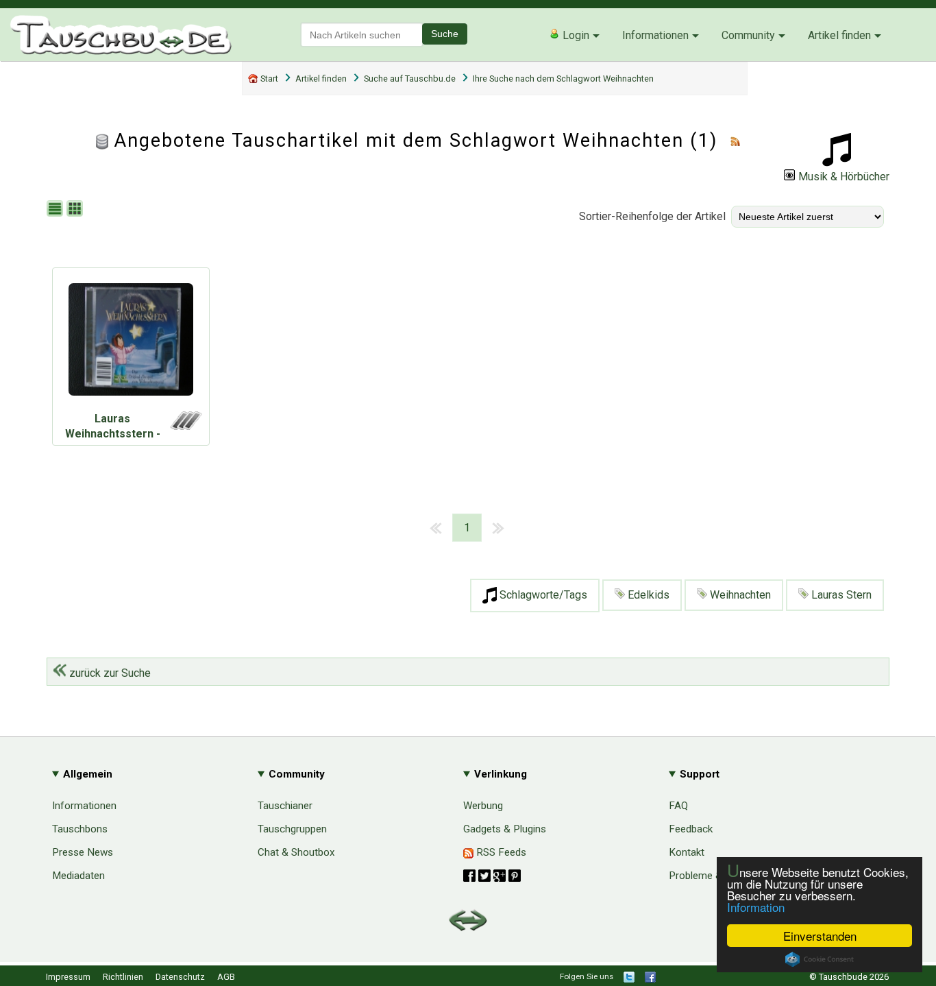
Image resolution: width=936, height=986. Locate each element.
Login (574, 35)
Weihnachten (739, 594)
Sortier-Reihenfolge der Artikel (652, 216)
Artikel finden (839, 35)
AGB (226, 977)
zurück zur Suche (108, 673)
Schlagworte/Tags (542, 594)
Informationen (655, 35)
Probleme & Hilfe (707, 875)
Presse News (82, 852)
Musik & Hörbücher (843, 176)
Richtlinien (123, 977)
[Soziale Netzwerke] (492, 875)
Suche (444, 33)
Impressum (68, 977)
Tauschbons (80, 829)
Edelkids (647, 594)
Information (756, 906)
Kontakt (686, 852)
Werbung (483, 805)
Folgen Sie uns (586, 976)
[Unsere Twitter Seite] (629, 979)
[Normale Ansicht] (56, 209)
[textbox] (361, 34)
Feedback (691, 829)
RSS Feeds (499, 852)
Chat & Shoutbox (296, 852)
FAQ (678, 805)
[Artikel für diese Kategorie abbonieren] (735, 141)
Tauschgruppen (292, 829)
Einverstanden (820, 935)
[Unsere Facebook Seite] (650, 979)
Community (748, 35)
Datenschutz (180, 977)
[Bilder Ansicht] (76, 209)
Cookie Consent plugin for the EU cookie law (819, 959)
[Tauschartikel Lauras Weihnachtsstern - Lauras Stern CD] (131, 343)
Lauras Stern (840, 594)
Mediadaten (78, 875)
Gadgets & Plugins (504, 829)
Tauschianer (285, 805)
